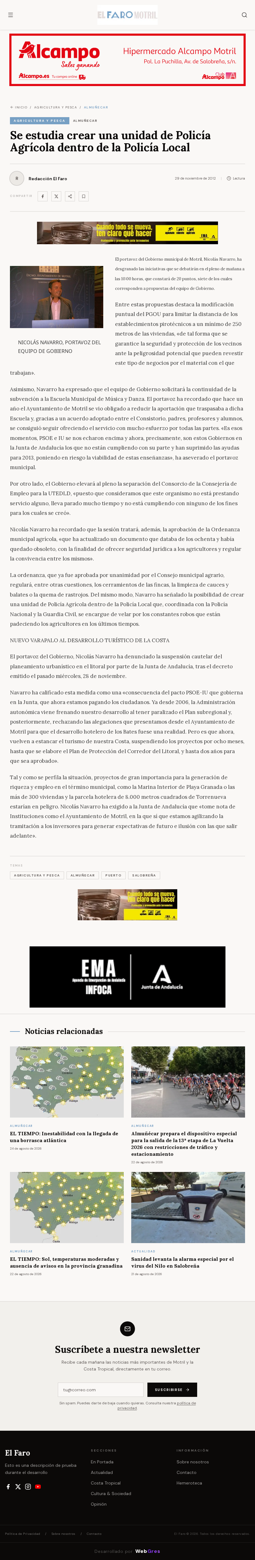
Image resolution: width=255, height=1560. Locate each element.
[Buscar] (244, 15)
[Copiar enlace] (84, 196)
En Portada (102, 1462)
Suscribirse (169, 1390)
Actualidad (102, 1472)
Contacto (187, 1472)
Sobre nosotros (193, 1462)
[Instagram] (28, 1487)
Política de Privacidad (22, 1534)
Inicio (21, 107)
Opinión (99, 1504)
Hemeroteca (189, 1483)
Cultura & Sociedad (111, 1493)
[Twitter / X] (56, 196)
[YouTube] (38, 1487)
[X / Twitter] (18, 1487)
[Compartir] (70, 196)
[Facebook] (43, 196)
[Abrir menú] (10, 15)
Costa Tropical (106, 1483)
